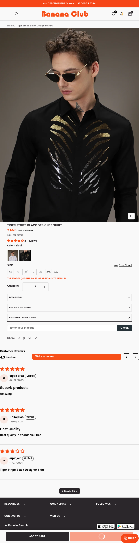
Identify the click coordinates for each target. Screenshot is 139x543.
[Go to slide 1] (59, 220)
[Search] (16, 14)
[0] (113, 14)
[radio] (12, 255)
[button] (15, 241)
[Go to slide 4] (69, 220)
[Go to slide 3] (66, 220)
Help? (132, 538)
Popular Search (18, 525)
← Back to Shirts (69, 491)
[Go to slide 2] (63, 220)
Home (10, 26)
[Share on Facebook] (19, 338)
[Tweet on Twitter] (29, 338)
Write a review (44, 356)
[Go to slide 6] (76, 220)
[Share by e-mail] (35, 338)
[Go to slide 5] (72, 220)
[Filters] (126, 356)
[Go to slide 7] (79, 220)
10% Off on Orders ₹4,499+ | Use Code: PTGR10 (69, 4)
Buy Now (88, 535)
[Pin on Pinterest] (24, 338)
